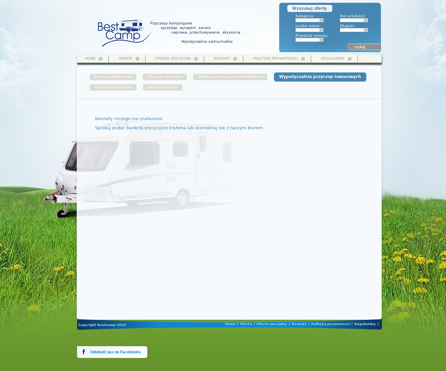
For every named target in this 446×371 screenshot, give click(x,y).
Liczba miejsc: (308, 26)
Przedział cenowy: (311, 36)
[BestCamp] (176, 33)
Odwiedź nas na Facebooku (115, 352)
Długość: (348, 26)
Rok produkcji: (353, 16)
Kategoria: (304, 16)
